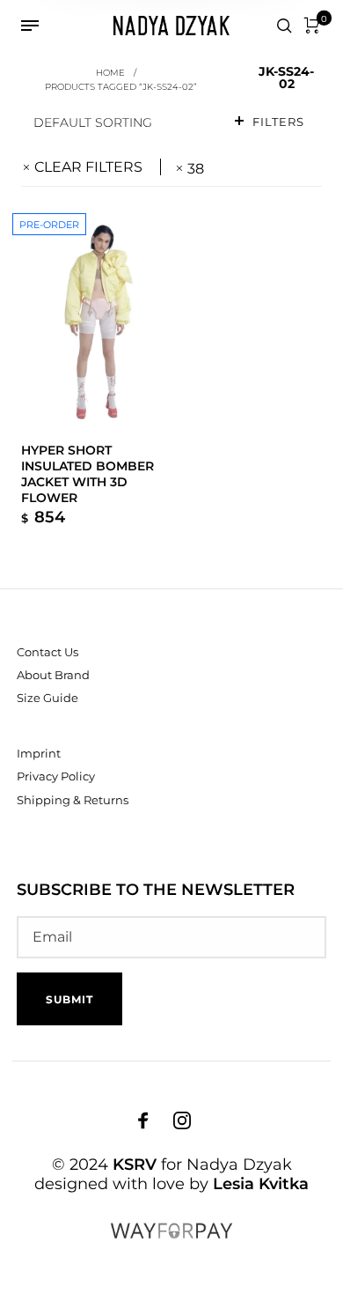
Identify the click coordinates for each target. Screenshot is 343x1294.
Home (110, 72)
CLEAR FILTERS (88, 167)
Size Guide (47, 698)
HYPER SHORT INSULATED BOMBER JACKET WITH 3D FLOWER (87, 474)
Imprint (39, 753)
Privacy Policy (56, 776)
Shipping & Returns (72, 800)
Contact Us (47, 652)
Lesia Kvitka (261, 1184)
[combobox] (119, 122)
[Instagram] (182, 1119)
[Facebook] (143, 1119)
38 (195, 168)
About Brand (53, 675)
